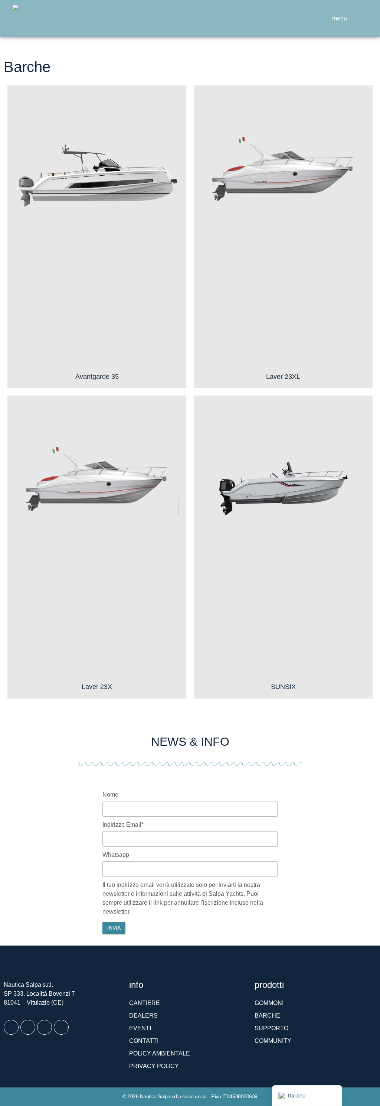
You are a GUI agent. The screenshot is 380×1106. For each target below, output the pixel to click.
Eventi (140, 1028)
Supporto (271, 1028)
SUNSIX (283, 686)
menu (339, 18)
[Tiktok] (61, 1027)
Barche (267, 1015)
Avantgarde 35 (97, 376)
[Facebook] (11, 1027)
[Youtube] (44, 1027)
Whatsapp (115, 855)
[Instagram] (27, 1027)
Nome (110, 795)
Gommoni (269, 1003)
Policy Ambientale (159, 1053)
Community (273, 1041)
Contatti (143, 1041)
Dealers (143, 1015)
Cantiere (144, 1003)
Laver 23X (97, 686)
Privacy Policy (154, 1066)
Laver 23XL (283, 376)
